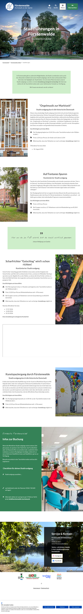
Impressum (36, 588)
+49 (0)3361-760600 (63, 547)
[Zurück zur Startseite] (18, 7)
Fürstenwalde (6, 62)
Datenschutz (45, 588)
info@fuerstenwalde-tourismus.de (19, 499)
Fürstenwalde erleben (16, 62)
